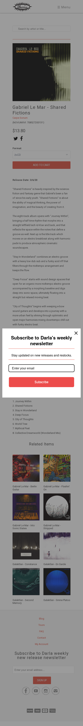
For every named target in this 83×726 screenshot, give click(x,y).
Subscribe (41, 382)
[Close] (76, 333)
